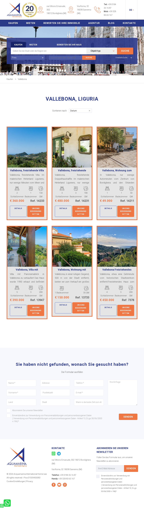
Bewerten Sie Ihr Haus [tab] (69, 45)
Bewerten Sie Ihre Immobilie (61, 23)
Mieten (30, 23)
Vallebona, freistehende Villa (27, 170)
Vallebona (22, 79)
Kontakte (129, 23)
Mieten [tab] (33, 45)
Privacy (29, 481)
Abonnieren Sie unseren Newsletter (27, 410)
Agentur (94, 23)
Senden (128, 416)
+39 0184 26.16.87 (68, 475)
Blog (111, 23)
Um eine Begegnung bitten (35, 211)
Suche (125, 51)
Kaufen (13, 23)
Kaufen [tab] (18, 45)
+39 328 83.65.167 (66, 479)
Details (18, 208)
